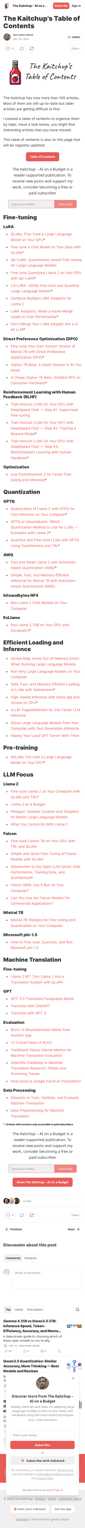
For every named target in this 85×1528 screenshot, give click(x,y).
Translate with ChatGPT (30, 1006)
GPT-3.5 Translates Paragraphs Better (42, 999)
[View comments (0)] (22, 48)
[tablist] (21, 1258)
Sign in (76, 6)
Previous (16, 1229)
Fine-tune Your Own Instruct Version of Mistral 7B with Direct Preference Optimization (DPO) (43, 351)
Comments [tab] (13, 1258)
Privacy (40, 1499)
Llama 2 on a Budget (28, 804)
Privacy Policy (45, 1478)
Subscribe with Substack (45, 1460)
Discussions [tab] (35, 1309)
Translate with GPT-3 (28, 1013)
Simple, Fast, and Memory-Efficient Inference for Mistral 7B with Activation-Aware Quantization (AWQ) (44, 580)
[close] (73, 1378)
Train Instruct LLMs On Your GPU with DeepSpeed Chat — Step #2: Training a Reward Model (43, 428)
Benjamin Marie (23, 35)
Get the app (62, 1509)
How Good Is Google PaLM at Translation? (46, 1081)
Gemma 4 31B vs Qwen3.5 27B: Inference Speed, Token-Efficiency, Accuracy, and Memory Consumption (32, 1326)
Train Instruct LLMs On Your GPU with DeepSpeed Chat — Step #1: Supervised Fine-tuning (44, 409)
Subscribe (61, 6)
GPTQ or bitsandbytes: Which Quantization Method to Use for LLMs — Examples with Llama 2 (44, 527)
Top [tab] (8, 1309)
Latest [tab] (19, 1309)
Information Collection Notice (55, 1474)
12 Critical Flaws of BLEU (31, 1042)
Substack (22, 1519)
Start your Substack (32, 1509)
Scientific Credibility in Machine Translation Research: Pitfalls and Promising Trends (38, 1068)
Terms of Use (65, 1470)
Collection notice (69, 1499)
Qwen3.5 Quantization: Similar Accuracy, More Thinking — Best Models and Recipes (31, 1366)
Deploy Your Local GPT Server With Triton (45, 736)
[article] (42, 1336)
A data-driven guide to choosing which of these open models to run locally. (32, 1338)
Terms (51, 1499)
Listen (76, 37)
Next (71, 1229)
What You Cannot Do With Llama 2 (39, 824)
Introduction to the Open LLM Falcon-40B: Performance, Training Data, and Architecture (46, 872)
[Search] (77, 1309)
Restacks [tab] (31, 1258)
